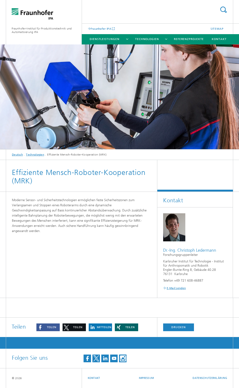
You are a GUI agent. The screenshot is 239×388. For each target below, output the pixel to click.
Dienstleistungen (104, 39)
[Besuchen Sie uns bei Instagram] (123, 358)
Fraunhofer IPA (101, 28)
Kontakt (219, 39)
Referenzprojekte (189, 39)
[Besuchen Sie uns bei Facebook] (87, 358)
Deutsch (17, 154)
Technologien (147, 39)
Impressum (146, 378)
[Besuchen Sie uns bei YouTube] (114, 358)
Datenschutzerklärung (210, 378)
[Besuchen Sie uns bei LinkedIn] (105, 358)
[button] (48, 327)
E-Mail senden (176, 288)
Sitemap (217, 28)
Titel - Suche (223, 10)
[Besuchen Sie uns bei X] (96, 358)
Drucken (178, 327)
